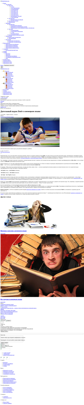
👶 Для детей (6, 71)
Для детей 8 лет (14, 12)
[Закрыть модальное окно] (2, 322)
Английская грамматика (8, 389)
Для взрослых (11, 18)
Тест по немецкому (7, 387)
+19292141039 (6, 353)
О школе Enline (6, 364)
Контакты (8, 53)
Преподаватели (6, 43)
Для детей (10, 5)
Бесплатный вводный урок (12, 50)
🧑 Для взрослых (7, 77)
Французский (9, 36)
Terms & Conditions (7, 403)
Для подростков (14, 17)
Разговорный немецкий (16, 25)
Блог (7, 58)
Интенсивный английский (17, 19)
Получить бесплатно (5, 152)
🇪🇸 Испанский (9, 74)
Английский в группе (13, 20)
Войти (2, 65)
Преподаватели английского (12, 44)
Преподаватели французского (12, 47)
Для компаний (11, 22)
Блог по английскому (8, 392)
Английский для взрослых (9, 373)
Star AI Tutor (6, 89)
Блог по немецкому (7, 391)
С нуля (12, 6)
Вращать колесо (4, 331)
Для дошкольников (15, 8)
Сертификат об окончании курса (13, 57)
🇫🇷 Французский (9, 76)
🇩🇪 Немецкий (9, 73)
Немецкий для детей (7, 370)
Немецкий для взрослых (8, 371)
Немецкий (8, 23)
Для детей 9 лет (14, 13)
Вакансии (8, 54)
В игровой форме (15, 33)
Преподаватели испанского (12, 46)
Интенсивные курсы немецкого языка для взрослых (22, 27)
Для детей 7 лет (14, 11)
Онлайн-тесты (6, 59)
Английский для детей (8, 372)
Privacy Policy (6, 402)
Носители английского (8, 380)
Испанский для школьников (14, 42)
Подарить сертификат (8, 363)
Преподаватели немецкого (12, 45)
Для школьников (14, 9)
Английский (8, 4)
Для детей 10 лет (15, 15)
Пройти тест (3, 107)
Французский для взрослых (14, 37)
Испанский (8, 39)
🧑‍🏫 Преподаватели (7, 83)
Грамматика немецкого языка (7, 116)
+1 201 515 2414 (4, 97)
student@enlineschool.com (8, 355)
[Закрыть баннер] (1, 153)
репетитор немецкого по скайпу (34, 189)
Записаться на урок (7, 61)
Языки (4, 3)
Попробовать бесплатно (9, 65)
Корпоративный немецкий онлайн (16, 34)
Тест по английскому (8, 388)
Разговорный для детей (16, 16)
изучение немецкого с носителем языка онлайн (31, 158)
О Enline (5, 52)
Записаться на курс (7, 397)
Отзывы (5, 51)
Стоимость (5, 49)
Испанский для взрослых (14, 40)
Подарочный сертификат (11, 56)
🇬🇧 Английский (9, 72)
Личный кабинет (7, 60)
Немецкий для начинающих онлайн (19, 26)
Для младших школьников (17, 31)
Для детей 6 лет (14, 10)
